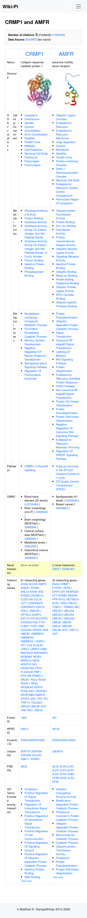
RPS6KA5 (27, 687)
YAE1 (30, 710)
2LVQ (63, 770)
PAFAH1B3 (27, 668)
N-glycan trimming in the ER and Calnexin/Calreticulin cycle (67, 472)
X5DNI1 (35, 759)
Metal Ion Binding (66, 275)
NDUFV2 (26, 664)
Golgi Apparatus (66, 142)
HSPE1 (40, 641)
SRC (33, 699)
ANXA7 (25, 588)
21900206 (58, 35)
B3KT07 (26, 751)
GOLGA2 (26, 630)
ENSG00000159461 (64, 740)
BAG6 (56, 584)
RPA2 (34, 683)
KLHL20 (38, 645)
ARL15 (25, 592)
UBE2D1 (57, 611)
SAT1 (32, 691)
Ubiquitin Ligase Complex (65, 117)
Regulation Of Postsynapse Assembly (32, 374)
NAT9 (36, 660)
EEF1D (25, 618)
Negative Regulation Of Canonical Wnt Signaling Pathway (67, 430)
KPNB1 (62, 595)
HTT (23, 645)
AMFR (66, 53)
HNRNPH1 (37, 634)
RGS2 (42, 679)
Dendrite (29, 138)
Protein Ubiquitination (64, 369)
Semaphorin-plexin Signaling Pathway (35, 365)
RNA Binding (32, 877)
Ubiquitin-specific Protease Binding (66, 304)
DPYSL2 (26, 614)
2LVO (70, 766)
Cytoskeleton (32, 130)
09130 (56, 729)
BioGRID (31, 39)
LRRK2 (34, 649)
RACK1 (25, 679)
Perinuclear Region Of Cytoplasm (67, 201)
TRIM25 (68, 607)
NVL (35, 664)
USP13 (73, 630)
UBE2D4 (69, 614)
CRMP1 (34, 53)
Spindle (29, 123)
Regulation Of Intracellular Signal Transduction (35, 808)
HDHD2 (37, 630)
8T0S (55, 782)
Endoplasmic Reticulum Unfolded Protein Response (68, 378)
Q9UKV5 (57, 751)
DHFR (56, 592)
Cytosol (29, 127)
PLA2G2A (27, 672)
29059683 (62, 508)
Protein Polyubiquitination (66, 315)
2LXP (55, 774)
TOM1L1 (57, 607)
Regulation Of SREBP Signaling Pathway (66, 455)
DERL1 (68, 588)
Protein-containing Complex (67, 163)
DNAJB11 (36, 611)
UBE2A (25, 706)
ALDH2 (33, 584)
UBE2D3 (57, 614)
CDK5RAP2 (36, 603)
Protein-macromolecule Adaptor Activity (66, 241)
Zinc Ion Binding (66, 226)
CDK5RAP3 (28, 607)
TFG (39, 699)
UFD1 (65, 630)
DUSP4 (36, 614)
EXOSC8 (26, 622)
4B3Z (24, 766)
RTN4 (24, 691)
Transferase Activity (63, 231)
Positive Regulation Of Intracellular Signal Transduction (36, 821)
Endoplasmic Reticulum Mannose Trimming (67, 443)
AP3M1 (35, 588)
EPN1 (44, 618)
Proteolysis (63, 858)
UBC (77, 607)
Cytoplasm (31, 115)
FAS (35, 622)
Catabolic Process (67, 843)
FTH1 (42, 622)
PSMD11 (37, 676)
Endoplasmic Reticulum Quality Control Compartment (67, 189)
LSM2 (43, 649)
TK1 (45, 699)
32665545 (42, 512)
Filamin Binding (33, 260)
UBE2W (67, 626)
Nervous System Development (34, 342)
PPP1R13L (59, 599)
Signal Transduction (64, 334)
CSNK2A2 (68, 569)
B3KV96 (36, 751)
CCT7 (24, 603)
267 (54, 717)
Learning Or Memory (63, 354)
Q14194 (36, 755)
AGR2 (24, 584)
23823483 (30, 546)
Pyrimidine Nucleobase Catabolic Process (35, 332)
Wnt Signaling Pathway (64, 361)
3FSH (63, 774)
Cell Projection (33, 150)
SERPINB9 (27, 695)
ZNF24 (38, 710)
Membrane (62, 150)
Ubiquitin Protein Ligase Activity (66, 289)
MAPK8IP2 (41, 653)
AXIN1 (34, 592)
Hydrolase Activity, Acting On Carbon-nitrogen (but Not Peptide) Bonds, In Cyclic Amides (36, 248)
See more (27, 881)
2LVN (63, 766)
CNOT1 (56, 569)
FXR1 (33, 626)
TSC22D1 (37, 702)
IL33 (29, 645)
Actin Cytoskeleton (36, 134)
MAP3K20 (27, 653)
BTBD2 (25, 595)
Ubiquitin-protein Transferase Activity (66, 214)
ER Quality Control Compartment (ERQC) (67, 485)
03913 (24, 729)
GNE (41, 626)
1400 (24, 717)
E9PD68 (26, 755)
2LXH (70, 770)
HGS (45, 630)
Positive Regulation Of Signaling (36, 844)
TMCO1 (72, 603)
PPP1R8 (26, 676)
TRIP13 (25, 702)
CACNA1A (36, 595)
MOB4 (37, 657)
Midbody (29, 146)
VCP (43, 706)
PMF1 (37, 672)
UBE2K (56, 622)
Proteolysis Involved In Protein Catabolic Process (67, 816)
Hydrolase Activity (35, 222)
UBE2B (35, 706)
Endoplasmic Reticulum (64, 125)
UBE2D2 (69, 611)
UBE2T (56, 626)
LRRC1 (25, 649)
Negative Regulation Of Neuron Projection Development (35, 353)
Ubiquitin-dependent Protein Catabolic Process (67, 325)
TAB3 (63, 603)
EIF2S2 (35, 618)
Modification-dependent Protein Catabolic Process (67, 804)
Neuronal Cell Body (36, 153)
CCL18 (38, 599)
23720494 (32, 504)
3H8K (71, 774)
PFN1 (38, 668)
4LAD (71, 778)
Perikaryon (31, 157)
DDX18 (40, 607)
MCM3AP (27, 657)
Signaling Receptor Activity (67, 258)
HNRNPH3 (27, 637)
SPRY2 (25, 699)
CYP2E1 (57, 588)
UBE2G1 (57, 618)
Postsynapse (32, 165)
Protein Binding (33, 218)
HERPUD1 (72, 592)
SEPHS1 (41, 691)
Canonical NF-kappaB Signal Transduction (65, 344)
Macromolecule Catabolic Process (67, 837)
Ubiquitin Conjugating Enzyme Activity (66, 793)
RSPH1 (38, 687)
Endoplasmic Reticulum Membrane (64, 134)
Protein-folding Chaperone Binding (67, 281)
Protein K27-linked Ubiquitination (67, 403)
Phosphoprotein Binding (34, 273)
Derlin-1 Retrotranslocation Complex (67, 172)
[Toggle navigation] (78, 6)
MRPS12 (26, 660)
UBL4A (56, 630)
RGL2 (34, 679)
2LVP (55, 770)
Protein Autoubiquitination (67, 411)
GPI (62, 592)
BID (41, 592)
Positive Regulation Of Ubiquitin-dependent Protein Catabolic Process (36, 859)
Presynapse (31, 161)
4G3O (63, 778)
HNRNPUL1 (28, 641)
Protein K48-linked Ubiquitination (67, 418)
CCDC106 (27, 599)
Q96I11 (25, 759)
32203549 (71, 500)
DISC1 (25, 611)
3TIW (55, 778)
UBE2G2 (69, 618)
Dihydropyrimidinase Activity (36, 212)
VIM (23, 710)
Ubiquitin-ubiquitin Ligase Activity (66, 251)
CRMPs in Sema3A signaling (36, 468)
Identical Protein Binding (34, 266)
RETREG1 (73, 599)
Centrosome (31, 119)
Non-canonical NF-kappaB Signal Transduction (67, 394)
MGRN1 (73, 595)
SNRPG (40, 695)
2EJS (55, 766)
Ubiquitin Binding (66, 272)
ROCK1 (25, 683)
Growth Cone (32, 142)
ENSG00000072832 (33, 740)
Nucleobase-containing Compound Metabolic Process (35, 319)
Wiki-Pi (10, 6)
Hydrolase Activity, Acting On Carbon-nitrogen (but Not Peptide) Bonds (36, 231)
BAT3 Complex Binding (65, 296)
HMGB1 (25, 634)
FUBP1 (25, 626)
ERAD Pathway (65, 386)
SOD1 (56, 603)
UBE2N (66, 622)
